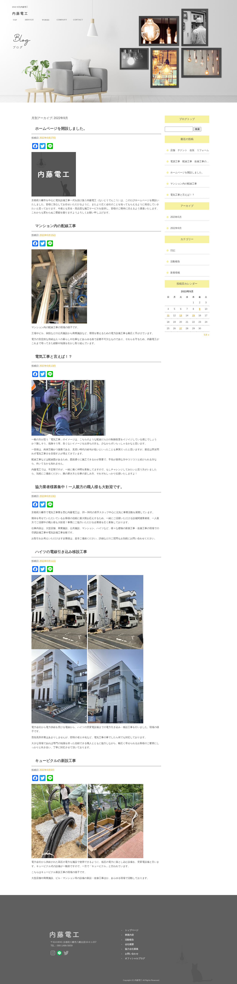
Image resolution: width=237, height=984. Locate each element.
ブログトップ (187, 119)
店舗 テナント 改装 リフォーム (189, 150)
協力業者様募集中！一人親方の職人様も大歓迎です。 (79, 487)
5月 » (206, 334)
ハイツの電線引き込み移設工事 (61, 552)
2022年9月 (176, 228)
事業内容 (29, 20)
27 (180, 328)
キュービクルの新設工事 (55, 761)
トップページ (15, 20)
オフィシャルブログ (135, 958)
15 (193, 315)
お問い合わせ (78, 20)
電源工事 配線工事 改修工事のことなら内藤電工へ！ (189, 161)
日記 (172, 250)
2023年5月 (176, 217)
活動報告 (45, 20)
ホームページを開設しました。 (61, 128)
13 (180, 315)
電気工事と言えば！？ (53, 356)
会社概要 (62, 20)
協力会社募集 (131, 949)
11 (168, 315)
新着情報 (175, 272)
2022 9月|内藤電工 (20, 7)
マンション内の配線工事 (55, 226)
